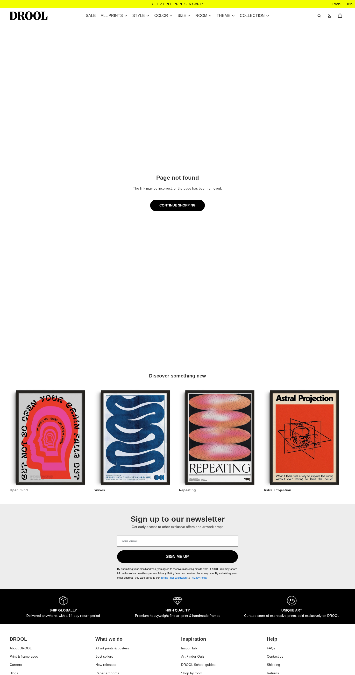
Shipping (273, 665)
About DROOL (21, 648)
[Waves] (135, 437)
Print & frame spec (24, 656)
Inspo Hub (189, 648)
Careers (16, 665)
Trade (336, 4)
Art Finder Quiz (192, 656)
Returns (273, 673)
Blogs (14, 673)
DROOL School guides (198, 665)
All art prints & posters (112, 648)
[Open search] (319, 15)
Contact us (275, 656)
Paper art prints (107, 673)
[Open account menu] (329, 15)
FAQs (271, 648)
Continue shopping (177, 205)
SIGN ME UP (177, 556)
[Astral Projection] (305, 437)
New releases (105, 665)
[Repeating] (220, 437)
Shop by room (192, 673)
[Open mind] (51, 437)
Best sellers (104, 656)
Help (349, 4)
